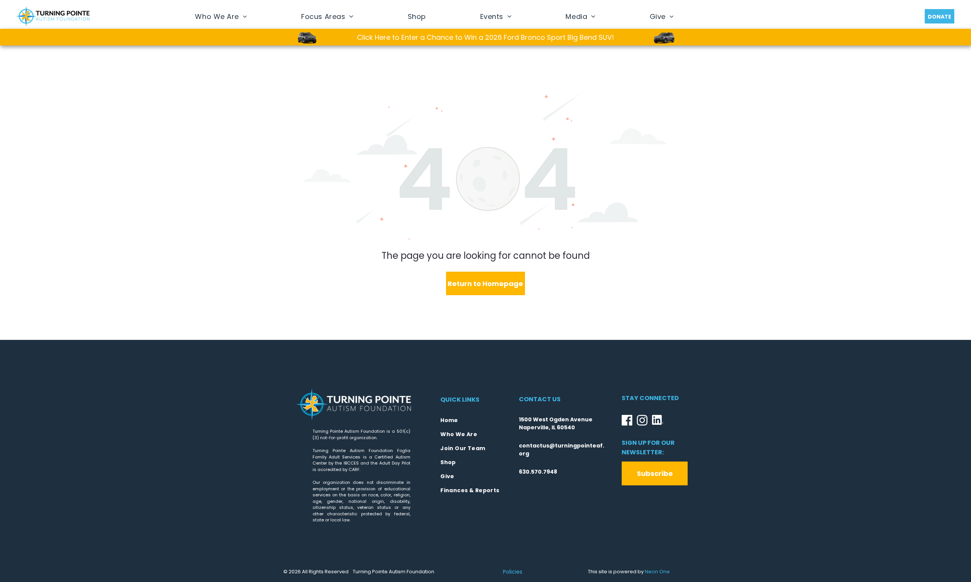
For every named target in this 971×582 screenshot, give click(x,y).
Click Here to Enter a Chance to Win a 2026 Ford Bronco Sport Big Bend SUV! (485, 37)
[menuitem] (221, 16)
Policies (512, 572)
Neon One (657, 571)
